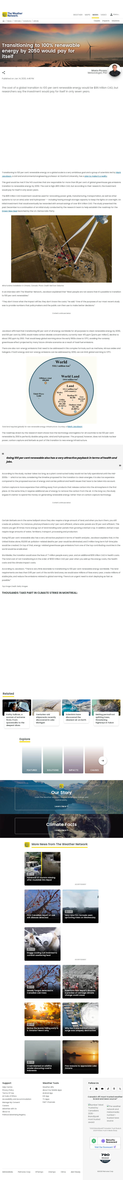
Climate (17, 21)
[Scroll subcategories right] (102, 760)
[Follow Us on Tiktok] (108, 1089)
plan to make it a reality (96, 176)
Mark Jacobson (75, 426)
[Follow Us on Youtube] (102, 1089)
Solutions (27, 21)
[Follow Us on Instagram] (96, 1089)
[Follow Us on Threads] (114, 1089)
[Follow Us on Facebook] (90, 1089)
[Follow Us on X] (120, 1089)
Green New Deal (9, 211)
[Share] (3, 72)
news (9, 21)
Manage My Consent (11, 1102)
